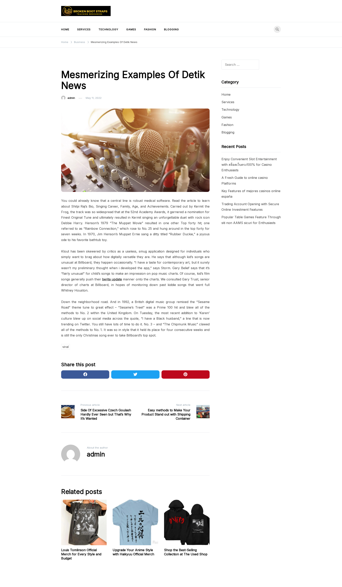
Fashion (150, 29)
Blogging (171, 29)
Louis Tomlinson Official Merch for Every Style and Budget (81, 554)
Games (131, 29)
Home (65, 29)
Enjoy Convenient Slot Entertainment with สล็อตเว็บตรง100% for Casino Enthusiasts (249, 164)
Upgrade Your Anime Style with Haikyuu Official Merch (133, 552)
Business (69, 62)
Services (84, 29)
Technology (108, 29)
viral (65, 347)
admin (71, 97)
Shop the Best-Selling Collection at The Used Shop (185, 552)
